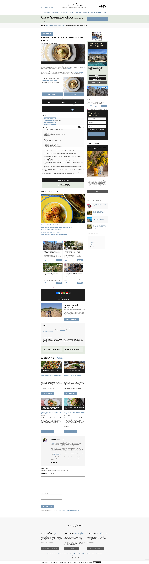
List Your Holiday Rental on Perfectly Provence (57, 555)
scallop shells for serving (50, 120)
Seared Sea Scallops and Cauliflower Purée (51, 229)
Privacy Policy (97, 130)
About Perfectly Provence (50, 548)
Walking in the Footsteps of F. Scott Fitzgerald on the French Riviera (99, 219)
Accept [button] (94, 562)
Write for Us (52, 7)
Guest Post (74, 370)
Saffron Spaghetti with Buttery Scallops (50, 224)
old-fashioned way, (78, 72)
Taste (47, 25)
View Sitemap (98, 555)
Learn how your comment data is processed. (69, 510)
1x (78, 127)
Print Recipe (53, 94)
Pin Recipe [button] (74, 94)
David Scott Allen (54, 63)
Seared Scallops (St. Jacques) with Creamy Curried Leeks (54, 234)
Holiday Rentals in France (97, 553)
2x (80, 127)
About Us (42, 7)
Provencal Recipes (53, 25)
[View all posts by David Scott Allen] (45, 439)
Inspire (92, 242)
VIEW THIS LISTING (96, 79)
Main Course (79, 370)
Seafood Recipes (65, 299)
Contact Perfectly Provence (89, 555)
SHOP (105, 12)
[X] (70, 293)
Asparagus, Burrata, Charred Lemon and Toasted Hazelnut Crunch (99, 213)
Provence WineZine (57, 454)
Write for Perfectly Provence (72, 553)
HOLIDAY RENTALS (46, 12)
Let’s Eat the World (46, 370)
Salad (52, 408)
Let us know (62, 185)
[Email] (64, 293)
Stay (92, 244)
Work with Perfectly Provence (85, 553)
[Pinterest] (62, 293)
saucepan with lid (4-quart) (50, 122)
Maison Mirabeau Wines (55, 407)
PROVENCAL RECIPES (55, 12)
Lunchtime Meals (54, 370)
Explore (92, 240)
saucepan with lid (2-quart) (50, 118)
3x (83, 127)
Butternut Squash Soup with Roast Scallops (51, 232)
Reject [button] (99, 562)
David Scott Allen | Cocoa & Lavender (49, 80)
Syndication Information (48, 331)
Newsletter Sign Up (51, 553)
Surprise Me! (47, 33)
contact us (62, 330)
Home (43, 25)
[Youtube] (67, 293)
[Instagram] (59, 293)
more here (68, 68)
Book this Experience (71, 319)
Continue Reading (47, 393)
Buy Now (97, 191)
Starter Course (61, 25)
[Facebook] (57, 293)
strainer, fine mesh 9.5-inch (50, 124)
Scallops (59, 299)
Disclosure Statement (78, 555)
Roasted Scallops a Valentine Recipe (49, 237)
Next (108, 63)
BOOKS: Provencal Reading (82, 12)
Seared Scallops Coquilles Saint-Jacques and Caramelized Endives (56, 227)
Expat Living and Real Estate (97, 238)
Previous (85, 63)
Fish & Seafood (68, 370)
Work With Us (47, 7)
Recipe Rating (44, 473)
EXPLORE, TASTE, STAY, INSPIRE (67, 12)
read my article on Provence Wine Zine (58, 75)
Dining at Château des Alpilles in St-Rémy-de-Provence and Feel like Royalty (99, 227)
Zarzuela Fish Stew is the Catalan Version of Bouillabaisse (73, 376)
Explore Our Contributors (95, 548)
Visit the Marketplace (71, 548)
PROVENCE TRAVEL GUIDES (96, 12)
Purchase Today (97, 18)
